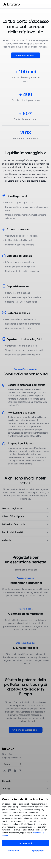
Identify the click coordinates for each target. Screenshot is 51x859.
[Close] (47, 799)
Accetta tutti (25, 843)
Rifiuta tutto (13, 850)
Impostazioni (37, 850)
